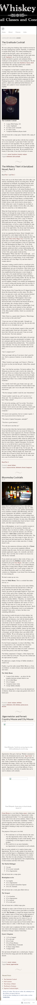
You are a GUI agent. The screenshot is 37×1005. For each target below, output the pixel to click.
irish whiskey (16, 705)
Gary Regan (17, 563)
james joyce (24, 705)
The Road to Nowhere (10, 986)
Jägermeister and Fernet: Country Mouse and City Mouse (17, 718)
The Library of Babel (10, 984)
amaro (25, 813)
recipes (25, 154)
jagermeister (14, 964)
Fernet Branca (6, 813)
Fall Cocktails (8, 981)
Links (25, 32)
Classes (17, 32)
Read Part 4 (5, 462)
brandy (20, 154)
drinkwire (9, 156)
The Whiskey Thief (18, 13)
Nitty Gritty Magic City (16, 239)
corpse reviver (11, 467)
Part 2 (13, 175)
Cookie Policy (6, 997)
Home (4, 32)
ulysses (4, 706)
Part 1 (7, 175)
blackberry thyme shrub (27, 63)
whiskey (19, 702)
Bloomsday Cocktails (12, 477)
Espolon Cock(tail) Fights (11, 988)
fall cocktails (16, 156)
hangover (29, 467)
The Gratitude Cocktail (13, 42)
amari (9, 154)
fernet (24, 467)
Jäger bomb (28, 756)
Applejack (9, 57)
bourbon (14, 154)
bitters (14, 465)
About (10, 32)
